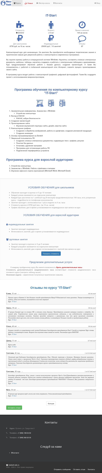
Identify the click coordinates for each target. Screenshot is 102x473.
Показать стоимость (51, 253)
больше (51, 403)
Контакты (58, 3)
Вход (98, 3)
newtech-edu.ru (13, 465)
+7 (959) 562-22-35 (24, 437)
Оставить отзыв (14, 407)
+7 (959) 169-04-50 (24, 433)
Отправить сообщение (62, 469)
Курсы (18, 3)
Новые (30, 3)
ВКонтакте (15, 453)
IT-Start (14, 301)
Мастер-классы (44, 3)
